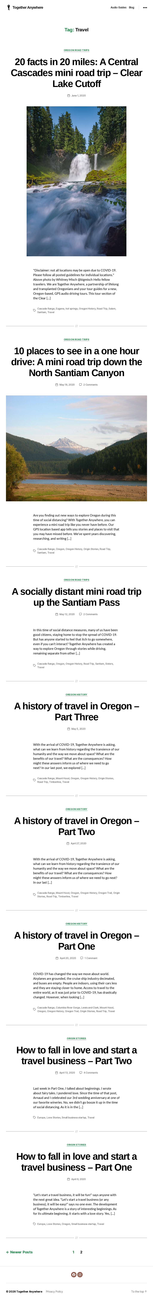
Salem (112, 308)
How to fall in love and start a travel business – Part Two (76, 1055)
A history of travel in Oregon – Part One (76, 941)
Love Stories (54, 1117)
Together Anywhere (28, 7)
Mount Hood (62, 778)
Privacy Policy (54, 1291)
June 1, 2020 (78, 95)
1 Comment (91, 958)
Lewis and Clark (90, 1007)
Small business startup (74, 1117)
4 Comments (91, 1072)
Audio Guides (119, 7)
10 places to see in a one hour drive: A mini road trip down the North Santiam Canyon (76, 362)
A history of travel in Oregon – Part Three (76, 711)
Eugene (60, 308)
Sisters (109, 663)
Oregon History (87, 308)
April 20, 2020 (68, 958)
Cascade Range (46, 308)
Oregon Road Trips (76, 50)
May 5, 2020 (78, 728)
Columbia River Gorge (68, 1007)
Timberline (55, 781)
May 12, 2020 (67, 614)
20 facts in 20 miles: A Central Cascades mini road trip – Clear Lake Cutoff (76, 72)
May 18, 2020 (67, 384)
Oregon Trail (105, 892)
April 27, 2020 (78, 843)
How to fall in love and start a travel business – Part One (76, 1162)
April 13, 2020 (67, 1072)
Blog (131, 7)
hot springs (72, 308)
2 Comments (90, 384)
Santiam (41, 312)
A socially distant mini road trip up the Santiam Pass (76, 597)
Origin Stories (91, 549)
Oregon (60, 549)
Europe (41, 1117)
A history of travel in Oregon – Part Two (76, 826)
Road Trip (102, 308)
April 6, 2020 (78, 1179)
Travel (51, 312)
